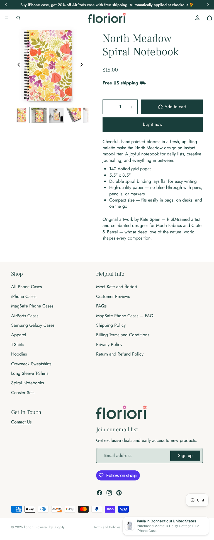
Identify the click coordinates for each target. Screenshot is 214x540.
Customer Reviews (113, 296)
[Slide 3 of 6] (56, 115)
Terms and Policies (107, 527)
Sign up (185, 455)
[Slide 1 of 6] (21, 115)
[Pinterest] (119, 492)
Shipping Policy (111, 325)
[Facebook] (99, 492)
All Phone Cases (26, 286)
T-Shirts (17, 344)
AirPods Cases (24, 315)
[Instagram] (109, 492)
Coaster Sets (22, 392)
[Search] (18, 18)
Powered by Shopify (50, 527)
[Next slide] (83, 65)
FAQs (101, 306)
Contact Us (21, 422)
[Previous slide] (17, 65)
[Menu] (6, 17)
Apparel (18, 334)
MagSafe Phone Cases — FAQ (125, 315)
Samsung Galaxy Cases (32, 325)
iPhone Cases (23, 296)
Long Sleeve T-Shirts (29, 373)
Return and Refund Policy (120, 354)
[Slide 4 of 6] (73, 115)
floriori (28, 527)
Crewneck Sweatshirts (31, 363)
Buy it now (152, 124)
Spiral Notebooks (27, 383)
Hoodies (19, 354)
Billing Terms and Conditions (122, 334)
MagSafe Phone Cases (32, 306)
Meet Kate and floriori (116, 286)
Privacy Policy (109, 344)
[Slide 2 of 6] (39, 115)
